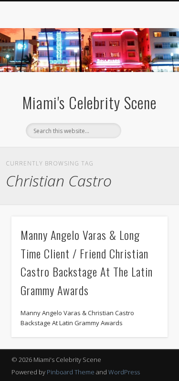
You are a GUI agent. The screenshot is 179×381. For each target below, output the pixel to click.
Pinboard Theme (71, 372)
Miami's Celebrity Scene (89, 102)
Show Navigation (144, 85)
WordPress (124, 372)
